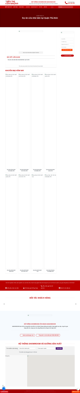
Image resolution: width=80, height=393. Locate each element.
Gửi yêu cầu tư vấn (13, 288)
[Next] (76, 304)
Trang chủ (9, 6)
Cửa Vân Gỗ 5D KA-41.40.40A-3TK (50, 271)
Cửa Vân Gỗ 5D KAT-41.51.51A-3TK (24, 170)
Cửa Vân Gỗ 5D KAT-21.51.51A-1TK (24, 271)
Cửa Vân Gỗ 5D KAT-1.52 (37, 271)
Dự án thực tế (34, 6)
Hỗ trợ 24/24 (76, 391)
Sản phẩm (21, 6)
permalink (41, 66)
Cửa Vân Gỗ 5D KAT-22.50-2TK (11, 271)
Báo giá (28, 6)
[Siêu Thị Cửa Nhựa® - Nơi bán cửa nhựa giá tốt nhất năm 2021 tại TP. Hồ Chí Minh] (13, 3)
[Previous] (4, 304)
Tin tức (40, 6)
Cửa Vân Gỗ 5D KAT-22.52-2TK (50, 170)
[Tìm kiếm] (72, 7)
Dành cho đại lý (65, 288)
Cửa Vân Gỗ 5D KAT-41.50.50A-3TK (37, 170)
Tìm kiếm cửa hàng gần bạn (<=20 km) (28, 352)
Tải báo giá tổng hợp (31, 288)
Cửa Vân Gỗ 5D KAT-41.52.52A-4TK (11, 170)
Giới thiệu (15, 6)
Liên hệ (45, 6)
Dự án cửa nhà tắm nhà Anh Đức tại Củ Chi (18, 59)
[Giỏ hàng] (52, 7)
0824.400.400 (5, 391)
